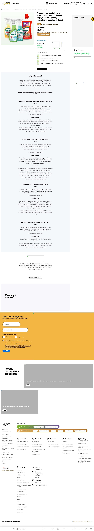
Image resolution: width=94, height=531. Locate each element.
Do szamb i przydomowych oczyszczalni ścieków (40, 474)
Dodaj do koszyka (44, 34)
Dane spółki (4, 429)
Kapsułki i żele (51, 441)
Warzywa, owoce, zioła (22, 506)
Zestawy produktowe (7, 9)
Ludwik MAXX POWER (80, 430)
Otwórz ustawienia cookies (8, 470)
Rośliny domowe (20, 491)
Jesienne (19, 477)
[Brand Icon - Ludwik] (65, 529)
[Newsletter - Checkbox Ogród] (16, 337)
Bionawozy (19, 469)
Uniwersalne (20, 509)
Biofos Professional (44, 430)
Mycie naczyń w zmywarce (23, 446)
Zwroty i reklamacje (7, 454)
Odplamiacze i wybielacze (53, 444)
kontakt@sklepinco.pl (41, 40)
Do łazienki (38, 439)
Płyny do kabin (35, 451)
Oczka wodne (20, 512)
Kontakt (3, 463)
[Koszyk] (87, 3)
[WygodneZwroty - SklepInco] (6, 467)
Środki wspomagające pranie (54, 446)
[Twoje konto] (91, 3)
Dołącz (6, 350)
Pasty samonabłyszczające (68, 450)
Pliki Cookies (4, 434)
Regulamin (4, 445)
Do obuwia (68, 439)
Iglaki (18, 501)
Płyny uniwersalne (82, 456)
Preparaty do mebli (82, 443)
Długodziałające (20, 472)
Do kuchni (23, 439)
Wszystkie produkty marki (34, 277)
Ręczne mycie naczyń (21, 444)
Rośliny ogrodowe (21, 504)
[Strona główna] (6, 3)
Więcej (76, 4)
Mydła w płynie (35, 441)
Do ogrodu (23, 467)
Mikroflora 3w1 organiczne (23, 482)
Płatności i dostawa (6, 443)
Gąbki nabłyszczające (67, 444)
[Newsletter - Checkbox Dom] (3, 337)
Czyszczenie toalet (36, 454)
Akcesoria (65, 441)
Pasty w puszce (66, 453)
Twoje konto (5, 452)
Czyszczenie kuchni (21, 449)
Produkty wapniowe (21, 489)
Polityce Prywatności (22, 347)
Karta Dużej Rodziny (7, 457)
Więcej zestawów (41, 68)
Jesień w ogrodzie (21, 475)
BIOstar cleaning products (52, 427)
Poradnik (66, 3)
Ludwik (35, 430)
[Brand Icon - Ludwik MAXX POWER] (44, 529)
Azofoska (60, 430)
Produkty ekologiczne (38, 468)
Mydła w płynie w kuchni (22, 441)
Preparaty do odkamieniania (38, 449)
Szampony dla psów (40, 485)
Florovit (53, 430)
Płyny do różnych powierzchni (85, 458)
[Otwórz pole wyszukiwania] (84, 3)
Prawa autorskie (5, 431)
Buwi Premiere (69, 430)
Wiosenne (19, 496)
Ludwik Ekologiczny (38, 427)
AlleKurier (7, 468)
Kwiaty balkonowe (21, 480)
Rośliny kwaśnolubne (21, 494)
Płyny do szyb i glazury (37, 444)
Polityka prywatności (7, 440)
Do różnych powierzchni (84, 439)
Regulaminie (18, 343)
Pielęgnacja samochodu (38, 481)
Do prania (53, 439)
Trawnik (18, 499)
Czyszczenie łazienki (36, 446)
